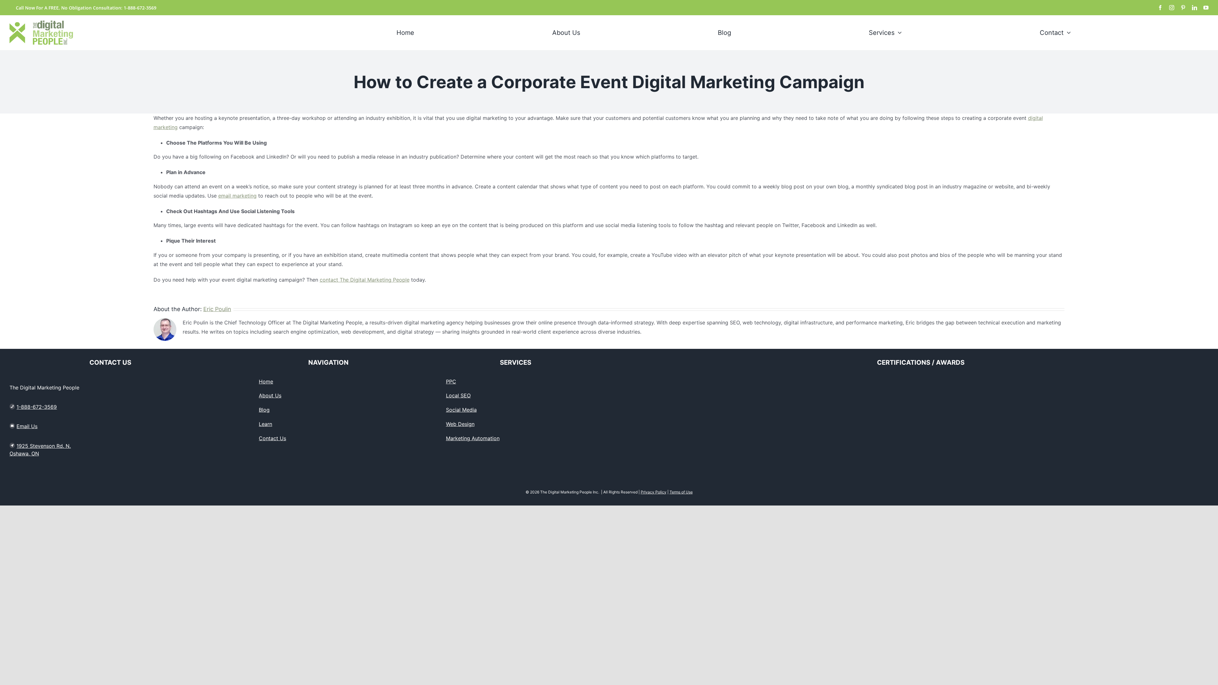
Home (266, 381)
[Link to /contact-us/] (12, 426)
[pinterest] (1183, 7)
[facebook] (1160, 7)
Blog (264, 410)
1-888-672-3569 (36, 407)
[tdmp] (41, 23)
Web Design (460, 424)
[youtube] (1205, 7)
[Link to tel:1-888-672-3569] (12, 406)
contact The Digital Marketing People (364, 280)
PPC (451, 381)
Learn (265, 424)
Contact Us (272, 438)
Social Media (461, 410)
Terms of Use (681, 492)
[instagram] (1171, 7)
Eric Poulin (217, 309)
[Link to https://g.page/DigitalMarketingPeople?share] (12, 445)
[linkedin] (1194, 7)
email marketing (237, 195)
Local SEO (458, 395)
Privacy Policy (653, 492)
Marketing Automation (473, 438)
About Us (270, 395)
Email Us (26, 426)
